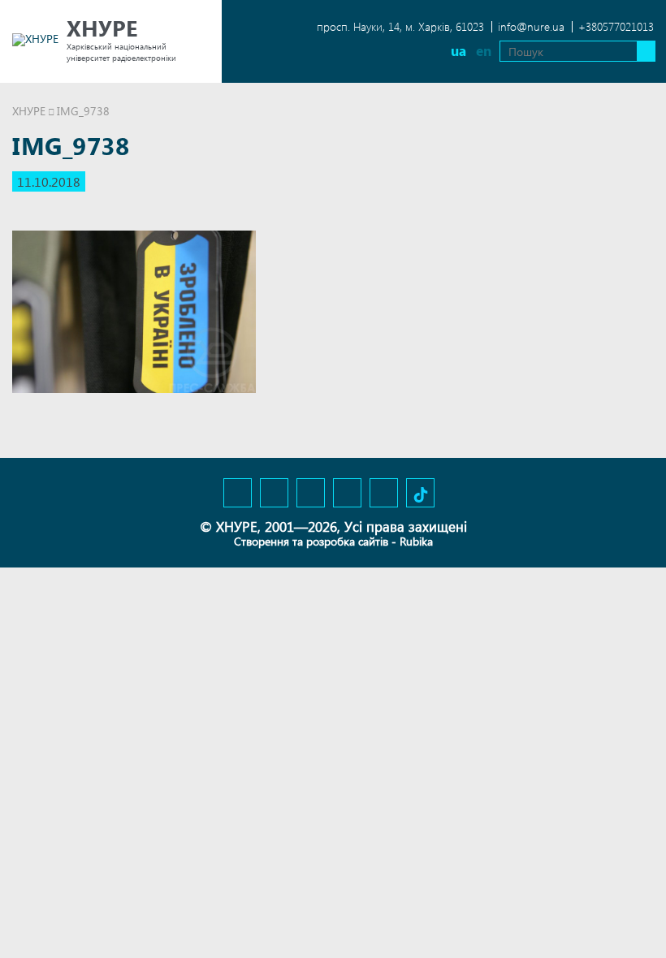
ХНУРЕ (28, 111)
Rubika (416, 541)
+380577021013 (616, 26)
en (483, 50)
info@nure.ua (531, 26)
